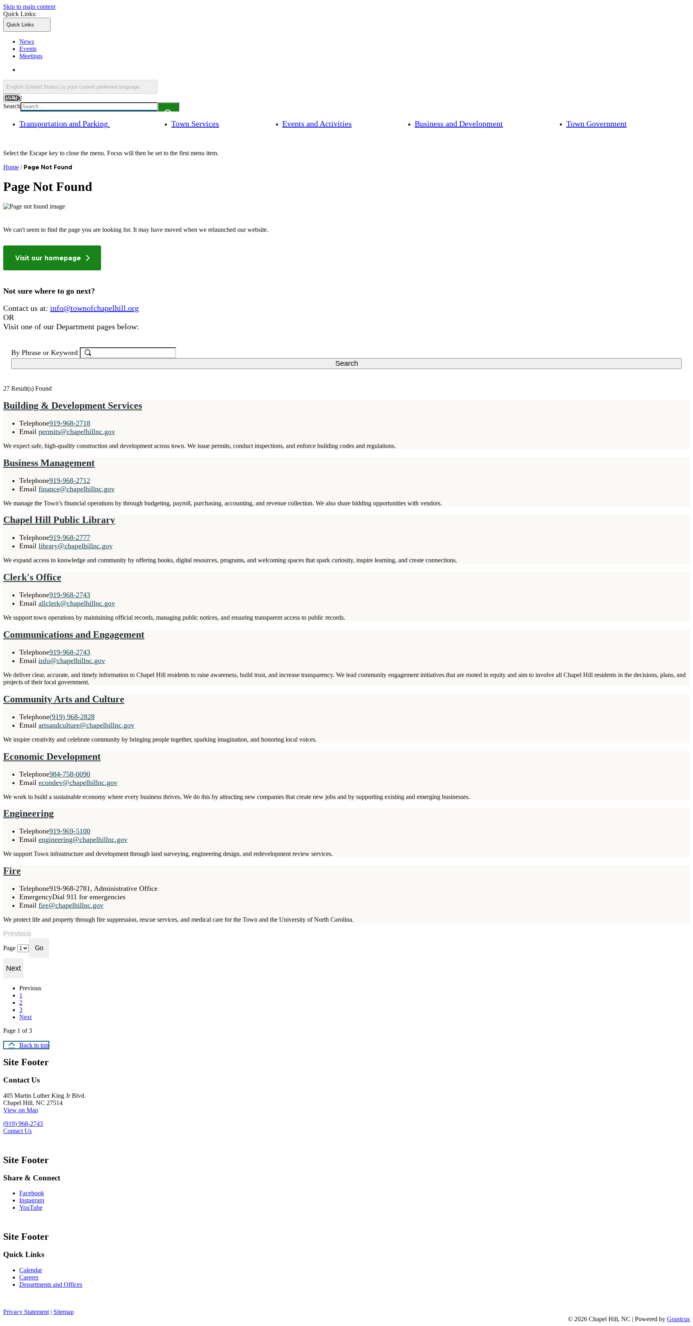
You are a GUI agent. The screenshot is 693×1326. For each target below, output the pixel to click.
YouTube (31, 1207)
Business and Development (459, 123)
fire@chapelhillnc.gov (70, 905)
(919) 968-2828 (72, 717)
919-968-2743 (69, 595)
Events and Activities (317, 123)
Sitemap (63, 1311)
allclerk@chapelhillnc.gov (76, 603)
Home (11, 167)
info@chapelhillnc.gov (71, 661)
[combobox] (80, 87)
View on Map (20, 1110)
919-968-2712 (69, 480)
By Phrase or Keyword (45, 353)
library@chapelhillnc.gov (75, 546)
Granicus (678, 1319)
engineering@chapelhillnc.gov (83, 839)
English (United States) (96, 69)
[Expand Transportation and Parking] (121, 123)
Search (11, 106)
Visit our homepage (48, 257)
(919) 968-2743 (23, 1123)
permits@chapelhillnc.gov (76, 432)
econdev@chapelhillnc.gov (78, 783)
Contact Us (17, 1130)
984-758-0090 (69, 774)
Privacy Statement (26, 1311)
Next (25, 1017)
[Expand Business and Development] (516, 123)
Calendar (30, 1270)
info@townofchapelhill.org (94, 308)
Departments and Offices (50, 1284)
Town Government (596, 123)
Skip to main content (29, 6)
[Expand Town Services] (232, 123)
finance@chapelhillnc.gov (76, 489)
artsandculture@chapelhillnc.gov (86, 725)
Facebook (31, 1193)
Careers (28, 1277)
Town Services (195, 123)
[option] (354, 69)
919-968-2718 (69, 423)
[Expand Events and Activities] (364, 123)
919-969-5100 (69, 831)
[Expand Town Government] (639, 123)
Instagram (31, 1200)
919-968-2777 (69, 537)
